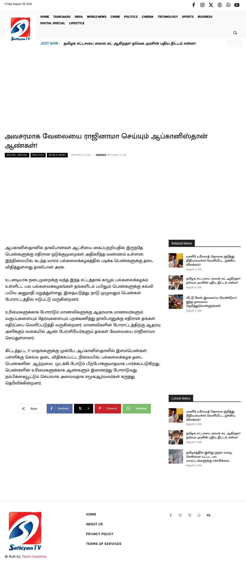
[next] (238, 44)
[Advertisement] (123, 86)
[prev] (231, 44)
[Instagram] (202, 5)
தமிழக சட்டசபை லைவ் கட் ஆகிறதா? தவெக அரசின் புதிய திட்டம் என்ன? (213, 280)
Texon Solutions (34, 556)
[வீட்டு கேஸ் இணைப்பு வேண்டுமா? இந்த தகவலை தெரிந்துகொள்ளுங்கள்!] (176, 301)
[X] (211, 5)
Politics (38, 155)
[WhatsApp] (228, 5)
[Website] (219, 5)
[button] (235, 32)
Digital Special (17, 155)
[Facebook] (193, 5)
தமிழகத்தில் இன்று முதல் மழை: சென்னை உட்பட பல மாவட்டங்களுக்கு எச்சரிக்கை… (209, 456)
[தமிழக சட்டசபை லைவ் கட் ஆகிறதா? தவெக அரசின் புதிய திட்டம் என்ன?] (176, 282)
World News (57, 155)
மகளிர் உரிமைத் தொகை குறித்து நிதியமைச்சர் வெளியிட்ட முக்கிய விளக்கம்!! (210, 260)
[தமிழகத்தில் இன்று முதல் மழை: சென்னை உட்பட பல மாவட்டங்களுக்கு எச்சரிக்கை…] (176, 456)
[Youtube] (237, 5)
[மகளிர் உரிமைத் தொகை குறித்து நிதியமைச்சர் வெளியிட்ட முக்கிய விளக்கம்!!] (176, 260)
